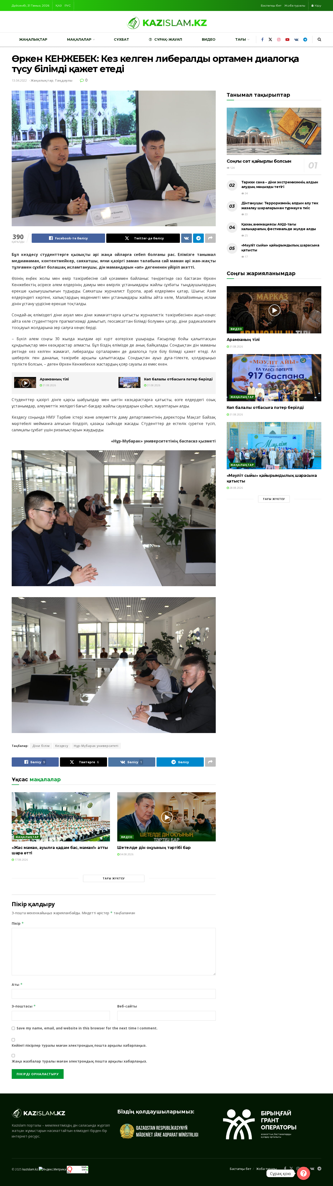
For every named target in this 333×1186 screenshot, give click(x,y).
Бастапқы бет (271, 5)
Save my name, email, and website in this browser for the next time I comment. (87, 1028)
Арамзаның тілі (54, 379)
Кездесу (61, 746)
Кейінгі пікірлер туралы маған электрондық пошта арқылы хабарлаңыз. (79, 1045)
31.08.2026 (49, 385)
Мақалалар (79, 39)
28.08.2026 (236, 487)
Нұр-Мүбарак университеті (96, 746)
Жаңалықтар (33, 39)
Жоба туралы (294, 5)
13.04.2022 (19, 80)
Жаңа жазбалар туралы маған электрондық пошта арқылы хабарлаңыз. (79, 1061)
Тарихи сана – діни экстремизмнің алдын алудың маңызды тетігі (279, 184)
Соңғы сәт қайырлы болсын (259, 161)
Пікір (18, 923)
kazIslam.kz (30, 1169)
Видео (208, 39)
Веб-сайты (127, 1006)
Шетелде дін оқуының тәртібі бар (153, 847)
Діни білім (41, 746)
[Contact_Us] (303, 1173)
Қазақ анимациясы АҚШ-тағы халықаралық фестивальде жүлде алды (278, 226)
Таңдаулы (63, 80)
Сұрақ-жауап (168, 39)
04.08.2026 (126, 854)
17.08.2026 (21, 859)
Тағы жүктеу (114, 878)
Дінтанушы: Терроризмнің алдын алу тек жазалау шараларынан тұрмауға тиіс (279, 205)
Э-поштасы (24, 1006)
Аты (17, 984)
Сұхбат (121, 39)
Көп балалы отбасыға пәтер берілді (178, 379)
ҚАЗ (59, 5)
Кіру (317, 5)
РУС (68, 5)
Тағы (240, 39)
